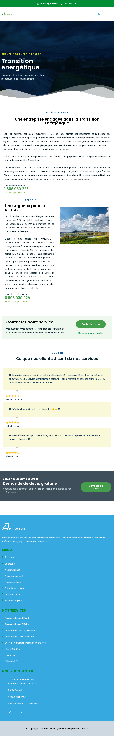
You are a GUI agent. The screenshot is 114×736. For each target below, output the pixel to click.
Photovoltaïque (12, 649)
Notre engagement (14, 576)
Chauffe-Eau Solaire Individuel (19, 636)
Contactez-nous (12, 594)
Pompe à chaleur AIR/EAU (17, 624)
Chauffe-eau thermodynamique (20, 630)
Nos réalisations (13, 582)
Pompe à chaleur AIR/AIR (17, 618)
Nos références (12, 570)
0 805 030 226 (16, 189)
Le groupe (10, 563)
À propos (9, 557)
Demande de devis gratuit (90, 333)
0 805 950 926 (69, 3)
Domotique (10, 655)
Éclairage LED (11, 661)
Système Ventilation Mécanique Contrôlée (25, 642)
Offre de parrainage (14, 588)
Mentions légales (13, 600)
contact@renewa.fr (49, 3)
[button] (91, 324)
